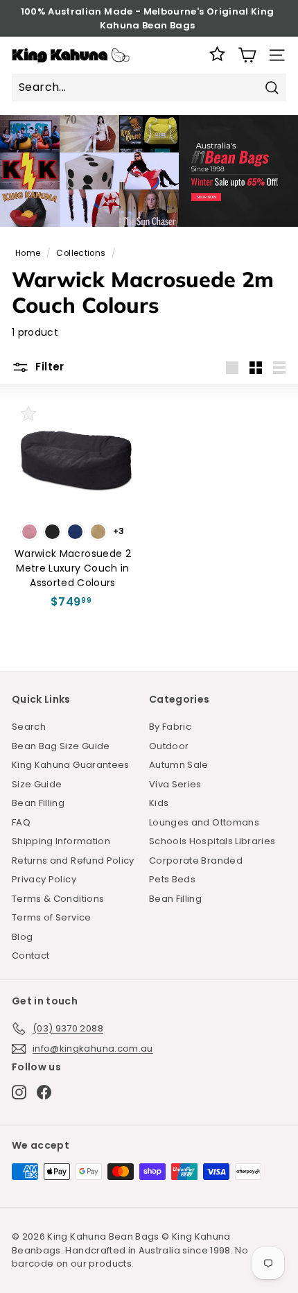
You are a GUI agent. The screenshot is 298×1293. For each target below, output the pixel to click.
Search (29, 726)
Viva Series (175, 784)
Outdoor (169, 746)
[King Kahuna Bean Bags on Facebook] (44, 1092)
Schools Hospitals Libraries (212, 841)
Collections (80, 253)
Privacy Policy (44, 879)
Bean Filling (38, 803)
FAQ (21, 822)
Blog (22, 936)
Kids (158, 803)
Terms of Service (51, 917)
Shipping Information (61, 841)
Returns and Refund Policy (73, 860)
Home (27, 253)
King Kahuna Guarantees (71, 764)
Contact (30, 955)
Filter (48, 366)
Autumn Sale (179, 764)
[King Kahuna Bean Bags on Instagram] (19, 1092)
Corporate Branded (196, 860)
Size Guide (37, 784)
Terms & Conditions (58, 898)
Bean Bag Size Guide (61, 746)
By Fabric (170, 726)
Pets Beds (172, 879)
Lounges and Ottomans (204, 822)
